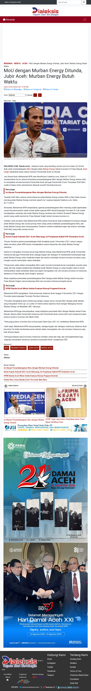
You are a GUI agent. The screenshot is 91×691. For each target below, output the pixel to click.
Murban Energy (49, 169)
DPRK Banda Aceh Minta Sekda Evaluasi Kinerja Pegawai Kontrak (36, 288)
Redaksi (73, 663)
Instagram (51, 663)
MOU (6, 348)
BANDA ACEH (46, 348)
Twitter (50, 667)
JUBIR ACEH (33, 348)
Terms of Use (75, 671)
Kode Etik (74, 683)
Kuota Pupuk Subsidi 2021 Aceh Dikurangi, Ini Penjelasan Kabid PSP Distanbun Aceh (45, 236)
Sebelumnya (13, 385)
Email (49, 659)
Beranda (10, 19)
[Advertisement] (45, 43)
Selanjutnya (77, 385)
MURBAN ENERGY (18, 348)
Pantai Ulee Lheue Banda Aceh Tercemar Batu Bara (25, 380)
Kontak (73, 667)
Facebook (51, 671)
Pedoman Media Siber (79, 675)
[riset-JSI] (45, 428)
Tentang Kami (75, 659)
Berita (17, 63)
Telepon (50, 675)
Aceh (24, 63)
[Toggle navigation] (85, 19)
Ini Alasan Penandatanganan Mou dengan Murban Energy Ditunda (36, 192)
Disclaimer (74, 679)
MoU (29, 169)
